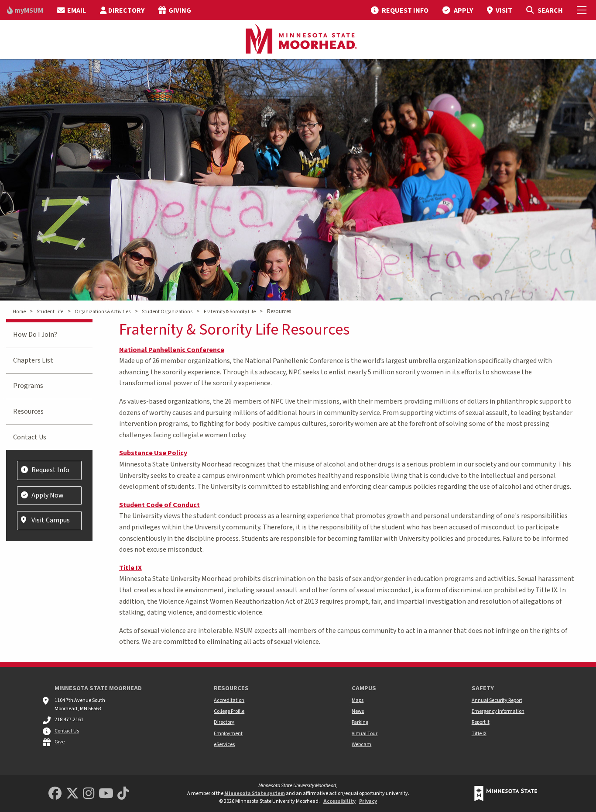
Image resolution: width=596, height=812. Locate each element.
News (358, 711)
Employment (228, 733)
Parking (360, 722)
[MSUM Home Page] (298, 40)
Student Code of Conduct (159, 505)
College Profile (229, 711)
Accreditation (229, 700)
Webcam (361, 744)
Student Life (50, 311)
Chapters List (33, 360)
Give (60, 742)
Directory (224, 722)
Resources (28, 411)
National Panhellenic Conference (171, 350)
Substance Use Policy (153, 453)
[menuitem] (25, 10)
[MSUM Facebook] (55, 793)
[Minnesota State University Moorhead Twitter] (72, 793)
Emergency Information (498, 711)
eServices (224, 744)
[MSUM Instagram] (88, 793)
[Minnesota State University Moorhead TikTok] (123, 793)
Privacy (368, 801)
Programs (28, 385)
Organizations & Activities (102, 311)
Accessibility (339, 801)
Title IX (130, 568)
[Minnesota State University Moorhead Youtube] (106, 793)
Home (19, 311)
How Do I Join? (35, 334)
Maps (357, 700)
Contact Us (29, 437)
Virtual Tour (364, 733)
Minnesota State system (254, 793)
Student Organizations (167, 311)
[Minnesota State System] (505, 793)
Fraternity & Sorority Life (230, 311)
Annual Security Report (497, 700)
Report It (481, 722)
